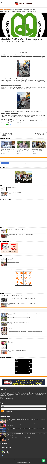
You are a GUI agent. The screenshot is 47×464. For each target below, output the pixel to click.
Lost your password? (5, 413)
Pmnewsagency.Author (6, 44)
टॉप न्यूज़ (5, 11)
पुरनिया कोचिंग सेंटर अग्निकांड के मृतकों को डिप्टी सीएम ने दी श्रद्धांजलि (38, 151)
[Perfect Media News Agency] (23, 3)
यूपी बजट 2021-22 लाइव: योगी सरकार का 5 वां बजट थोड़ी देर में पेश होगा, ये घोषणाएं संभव (21, 303)
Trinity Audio (12, 48)
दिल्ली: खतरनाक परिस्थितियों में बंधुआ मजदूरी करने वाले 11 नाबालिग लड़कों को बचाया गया (21, 298)
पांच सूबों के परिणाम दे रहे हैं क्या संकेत (13, 262)
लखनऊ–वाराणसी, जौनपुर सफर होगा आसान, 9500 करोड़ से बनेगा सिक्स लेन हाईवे (23, 424)
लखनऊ (22, 44)
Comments (12, 310)
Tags (16, 310)
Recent (2, 310)
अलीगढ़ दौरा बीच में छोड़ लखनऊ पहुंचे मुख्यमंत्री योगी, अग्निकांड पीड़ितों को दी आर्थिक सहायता (21, 327)
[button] (43, 460)
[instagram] (25, 461)
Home (2, 11)
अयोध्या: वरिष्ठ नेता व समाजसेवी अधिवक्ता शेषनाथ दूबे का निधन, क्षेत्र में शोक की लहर (38, 133)
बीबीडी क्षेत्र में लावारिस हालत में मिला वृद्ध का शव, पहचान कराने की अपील (23, 151)
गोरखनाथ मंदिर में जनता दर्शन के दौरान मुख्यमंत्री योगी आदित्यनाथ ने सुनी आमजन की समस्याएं (26, 419)
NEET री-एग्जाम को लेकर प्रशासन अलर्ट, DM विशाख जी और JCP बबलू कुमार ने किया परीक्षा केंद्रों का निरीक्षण (24, 9)
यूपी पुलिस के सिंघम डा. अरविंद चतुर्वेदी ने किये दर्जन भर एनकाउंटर (11, 295)
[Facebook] (21, 461)
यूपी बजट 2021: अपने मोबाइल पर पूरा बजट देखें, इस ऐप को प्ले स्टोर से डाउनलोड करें (20, 234)
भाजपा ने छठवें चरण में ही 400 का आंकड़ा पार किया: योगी (18, 438)
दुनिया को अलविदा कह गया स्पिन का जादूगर (14, 192)
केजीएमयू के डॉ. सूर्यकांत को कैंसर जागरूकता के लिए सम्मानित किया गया (18, 229)
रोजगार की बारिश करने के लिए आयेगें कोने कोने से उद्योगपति (16, 350)
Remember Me (9, 411)
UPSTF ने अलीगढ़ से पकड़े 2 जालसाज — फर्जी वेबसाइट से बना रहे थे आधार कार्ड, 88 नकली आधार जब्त (26, 429)
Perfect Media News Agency (19, 459)
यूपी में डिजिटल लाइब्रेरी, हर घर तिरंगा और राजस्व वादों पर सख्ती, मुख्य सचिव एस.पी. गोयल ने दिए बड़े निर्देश (23, 313)
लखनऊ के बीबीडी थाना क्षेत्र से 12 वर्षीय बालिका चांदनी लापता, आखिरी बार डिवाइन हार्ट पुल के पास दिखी (8, 133)
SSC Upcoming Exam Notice (12, 187)
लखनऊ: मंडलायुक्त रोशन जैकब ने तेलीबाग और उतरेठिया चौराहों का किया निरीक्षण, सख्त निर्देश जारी (26, 434)
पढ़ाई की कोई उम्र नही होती (11, 341)
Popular (6, 310)
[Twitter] (22, 461)
